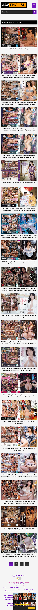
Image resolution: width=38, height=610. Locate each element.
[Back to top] (32, 604)
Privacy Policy (16, 582)
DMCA (9, 582)
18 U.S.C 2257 (26, 582)
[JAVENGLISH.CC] (15, 5)
